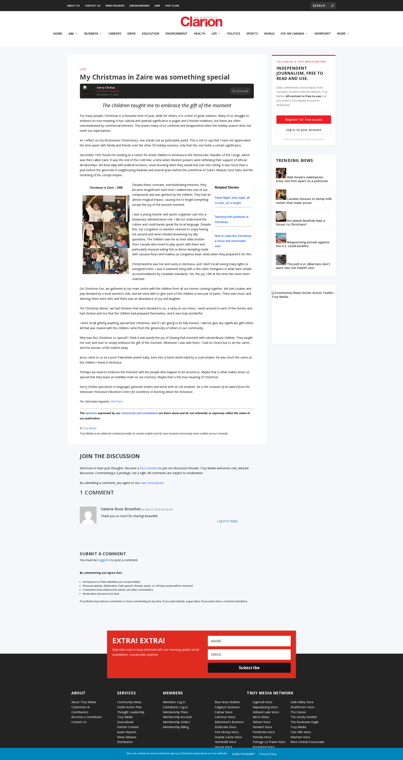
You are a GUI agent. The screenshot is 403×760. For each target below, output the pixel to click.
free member (149, 468)
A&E (71, 33)
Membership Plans (175, 712)
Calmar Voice (224, 712)
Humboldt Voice (225, 742)
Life (214, 33)
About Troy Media (83, 702)
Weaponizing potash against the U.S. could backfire (303, 244)
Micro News (261, 717)
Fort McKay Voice (227, 732)
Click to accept (243, 754)
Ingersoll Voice (262, 702)
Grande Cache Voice (228, 737)
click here (116, 401)
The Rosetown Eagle (304, 722)
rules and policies (152, 483)
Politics (233, 33)
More (341, 33)
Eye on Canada (292, 33)
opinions (91, 413)
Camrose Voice (225, 717)
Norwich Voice (262, 727)
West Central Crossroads (307, 742)
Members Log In (174, 702)
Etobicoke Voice (225, 727)
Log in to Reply (227, 521)
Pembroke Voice (264, 732)
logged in (104, 560)
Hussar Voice (223, 747)
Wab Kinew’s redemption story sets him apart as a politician (302, 179)
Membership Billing (176, 727)
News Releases (115, 5)
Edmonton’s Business (229, 722)
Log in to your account (303, 130)
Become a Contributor (86, 717)
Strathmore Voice (302, 707)
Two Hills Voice (300, 732)
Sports (252, 33)
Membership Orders (176, 722)
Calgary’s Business (227, 707)
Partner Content (128, 727)
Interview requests (108, 91)
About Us (73, 5)
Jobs (157, 5)
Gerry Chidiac (106, 87)
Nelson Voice (262, 722)
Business (91, 33)
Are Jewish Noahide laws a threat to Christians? (300, 222)
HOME (57, 33)
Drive (131, 33)
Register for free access (303, 119)
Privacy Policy (268, 754)
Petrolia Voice (262, 737)
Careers (115, 33)
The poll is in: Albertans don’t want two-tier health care (303, 266)
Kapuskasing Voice (265, 707)
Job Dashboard (139, 5)
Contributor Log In (175, 707)
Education (150, 33)
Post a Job (172, 5)
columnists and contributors (139, 413)
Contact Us (93, 5)
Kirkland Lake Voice (266, 712)
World (269, 33)
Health (199, 33)
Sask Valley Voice (302, 702)
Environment (177, 33)
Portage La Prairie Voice (269, 742)
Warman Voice (300, 737)
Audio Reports (126, 732)
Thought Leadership (130, 712)
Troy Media (90, 428)
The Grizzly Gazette (303, 717)
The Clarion (298, 712)
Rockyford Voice (264, 747)
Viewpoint (322, 33)
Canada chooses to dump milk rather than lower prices (304, 201)
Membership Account (177, 717)
